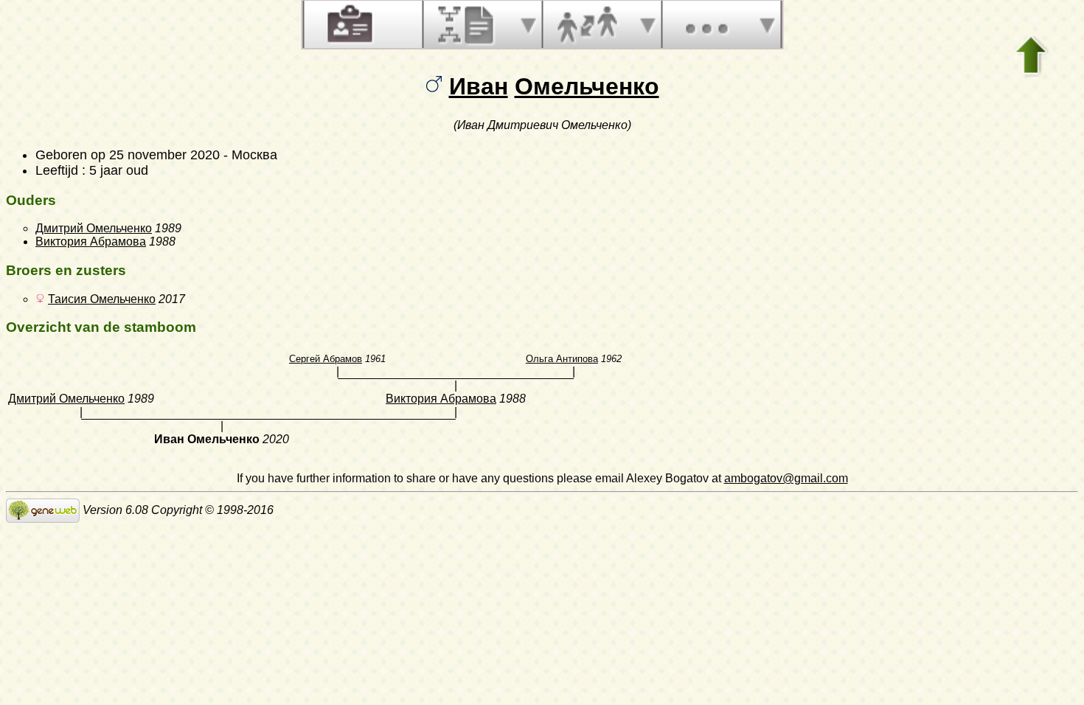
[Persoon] (348, 24)
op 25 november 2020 (155, 154)
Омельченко (587, 86)
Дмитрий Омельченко (93, 228)
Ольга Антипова (562, 358)
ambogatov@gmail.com (786, 478)
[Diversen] (706, 24)
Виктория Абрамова (90, 241)
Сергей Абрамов (325, 358)
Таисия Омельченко (102, 299)
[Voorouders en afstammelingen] (467, 24)
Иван (478, 86)
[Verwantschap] (587, 24)
